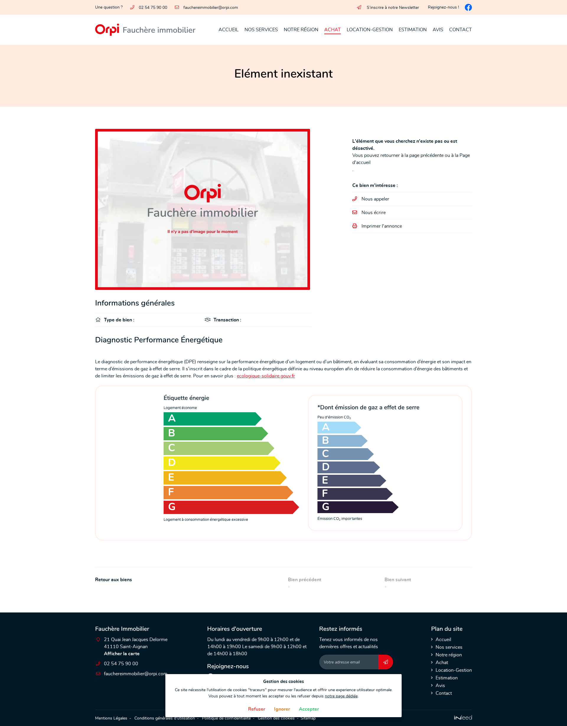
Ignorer (282, 709)
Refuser (256, 709)
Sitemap (308, 718)
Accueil (229, 29)
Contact (460, 29)
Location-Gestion (370, 29)
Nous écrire (373, 212)
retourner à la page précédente (412, 155)
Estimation (413, 29)
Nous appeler (375, 199)
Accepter (309, 709)
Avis (438, 29)
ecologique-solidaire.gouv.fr (266, 376)
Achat (332, 29)
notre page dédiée (341, 696)
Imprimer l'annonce (381, 226)
